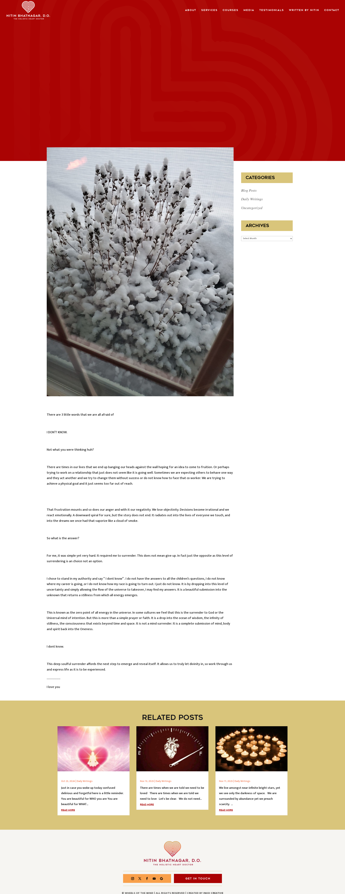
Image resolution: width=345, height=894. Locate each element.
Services (209, 10)
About (190, 10)
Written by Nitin (304, 10)
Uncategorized (251, 207)
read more (68, 810)
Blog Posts (249, 190)
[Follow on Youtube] (154, 878)
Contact (331, 10)
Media (248, 10)
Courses (230, 10)
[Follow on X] (140, 878)
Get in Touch (197, 878)
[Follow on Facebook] (147, 878)
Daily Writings (252, 199)
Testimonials (271, 10)
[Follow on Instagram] (132, 878)
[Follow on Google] (161, 878)
